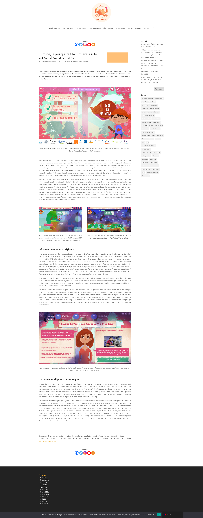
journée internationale (148, 146)
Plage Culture (108, 28)
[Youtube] (89, 44)
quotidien (145, 159)
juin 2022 (43, 482)
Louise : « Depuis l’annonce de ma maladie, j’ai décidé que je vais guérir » (152, 79)
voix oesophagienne (152, 172)
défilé (153, 135)
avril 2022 (43, 487)
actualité (144, 102)
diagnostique (159, 125)
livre (158, 152)
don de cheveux (155, 129)
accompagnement (147, 98)
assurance (154, 105)
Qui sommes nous (134, 28)
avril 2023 (43, 478)
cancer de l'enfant (153, 112)
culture (151, 125)
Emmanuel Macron (147, 139)
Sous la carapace (95, 28)
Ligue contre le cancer (148, 152)
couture (144, 125)
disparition (145, 129)
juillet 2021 (44, 497)
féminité (157, 139)
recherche (153, 159)
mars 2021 (44, 501)
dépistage (160, 135)
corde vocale (156, 122)
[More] (93, 44)
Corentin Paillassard (49, 61)
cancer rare (156, 119)
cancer (144, 112)
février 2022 (44, 492)
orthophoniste (146, 156)
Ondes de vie (120, 28)
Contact (146, 28)
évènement (145, 176)
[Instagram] (85, 44)
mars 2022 (44, 490)
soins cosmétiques (147, 166)
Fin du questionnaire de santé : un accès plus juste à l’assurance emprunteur (152, 63)
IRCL (143, 142)
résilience (154, 162)
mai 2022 (43, 485)
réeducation (145, 162)
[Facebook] (77, 44)
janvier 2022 (44, 494)
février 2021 (44, 504)
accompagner (159, 98)
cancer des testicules (148, 115)
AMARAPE (152, 102)
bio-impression (154, 109)
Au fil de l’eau (68, 28)
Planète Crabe (81, 28)
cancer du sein (146, 119)
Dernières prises (54, 28)
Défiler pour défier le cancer (151, 71)
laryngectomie (146, 149)
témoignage (155, 169)
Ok (159, 515)
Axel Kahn (145, 109)
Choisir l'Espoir (146, 122)
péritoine (155, 156)
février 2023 (44, 480)
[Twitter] (81, 44)
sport (156, 166)
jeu (148, 142)
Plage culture (73, 61)
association (145, 105)
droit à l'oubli (146, 135)
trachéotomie (146, 169)
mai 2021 (43, 499)
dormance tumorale (148, 132)
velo (143, 172)
